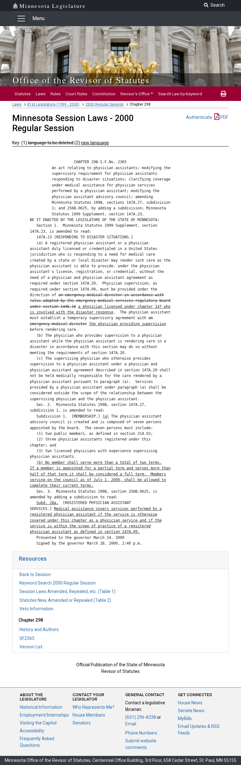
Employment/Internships (44, 715)
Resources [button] (33, 558)
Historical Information (41, 707)
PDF (223, 117)
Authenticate (199, 117)
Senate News (191, 710)
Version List (30, 646)
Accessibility (32, 730)
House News (190, 702)
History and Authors (39, 629)
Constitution (103, 93)
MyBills (185, 718)
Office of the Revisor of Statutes (81, 80)
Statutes (23, 93)
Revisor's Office (135, 93)
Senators (81, 722)
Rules (56, 93)
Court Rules (76, 93)
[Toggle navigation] (21, 18)
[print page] (223, 93)
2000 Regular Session (104, 104)
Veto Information (36, 608)
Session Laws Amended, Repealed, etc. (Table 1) (67, 591)
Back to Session (35, 574)
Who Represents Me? (93, 707)
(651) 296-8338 (140, 717)
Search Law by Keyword (180, 93)
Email (130, 723)
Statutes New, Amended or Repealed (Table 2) (65, 600)
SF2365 (27, 638)
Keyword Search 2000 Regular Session (57, 582)
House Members (88, 715)
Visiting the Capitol (38, 722)
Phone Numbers (141, 732)
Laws (41, 93)
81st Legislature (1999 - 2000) (53, 104)
